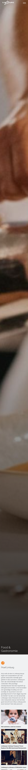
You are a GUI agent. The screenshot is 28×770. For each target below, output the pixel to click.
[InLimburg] (8, 3)
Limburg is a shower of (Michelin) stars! (13, 767)
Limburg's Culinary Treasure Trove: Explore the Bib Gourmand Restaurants (13, 747)
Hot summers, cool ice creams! (11, 726)
